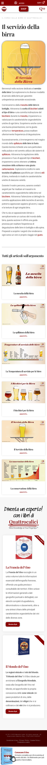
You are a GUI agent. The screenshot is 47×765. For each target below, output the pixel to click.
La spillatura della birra (23, 332)
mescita (24, 105)
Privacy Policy (24, 740)
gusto (40, 234)
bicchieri (34, 108)
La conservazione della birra (23, 488)
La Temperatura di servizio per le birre (23, 371)
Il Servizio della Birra (23, 449)
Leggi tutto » (23, 297)
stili (42, 172)
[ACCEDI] (15, 2)
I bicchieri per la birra (23, 410)
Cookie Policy (35, 740)
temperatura (17, 130)
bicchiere (6, 116)
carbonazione (8, 169)
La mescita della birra (24, 293)
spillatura (18, 143)
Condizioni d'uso (12, 740)
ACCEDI (21, 3)
